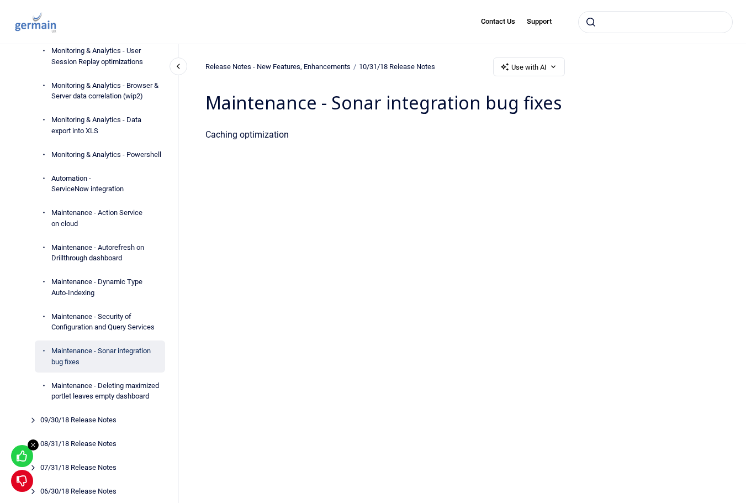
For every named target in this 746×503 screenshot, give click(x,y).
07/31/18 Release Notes (78, 467)
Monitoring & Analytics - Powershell (106, 154)
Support (539, 21)
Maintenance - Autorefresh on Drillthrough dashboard (97, 253)
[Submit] (591, 22)
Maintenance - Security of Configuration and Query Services (103, 322)
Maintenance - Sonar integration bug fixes (101, 356)
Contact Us (498, 21)
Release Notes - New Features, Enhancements (278, 66)
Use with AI (529, 67)
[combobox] (655, 22)
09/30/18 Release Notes (78, 420)
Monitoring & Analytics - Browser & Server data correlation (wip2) (104, 91)
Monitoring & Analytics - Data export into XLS (96, 125)
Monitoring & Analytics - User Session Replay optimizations (97, 56)
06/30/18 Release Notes (78, 491)
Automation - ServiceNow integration (87, 183)
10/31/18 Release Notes (397, 66)
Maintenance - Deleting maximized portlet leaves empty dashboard (105, 391)
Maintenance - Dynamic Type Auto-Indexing (96, 287)
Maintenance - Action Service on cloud (96, 218)
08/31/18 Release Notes (78, 443)
